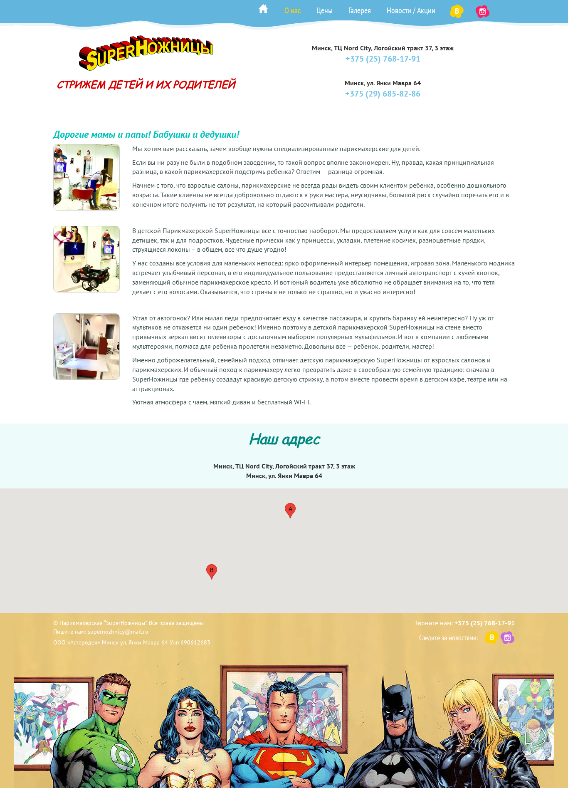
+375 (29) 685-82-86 (382, 93)
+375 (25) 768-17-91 (383, 58)
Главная (263, 8)
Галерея (359, 10)
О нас (292, 10)
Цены (324, 10)
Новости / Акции (411, 10)
